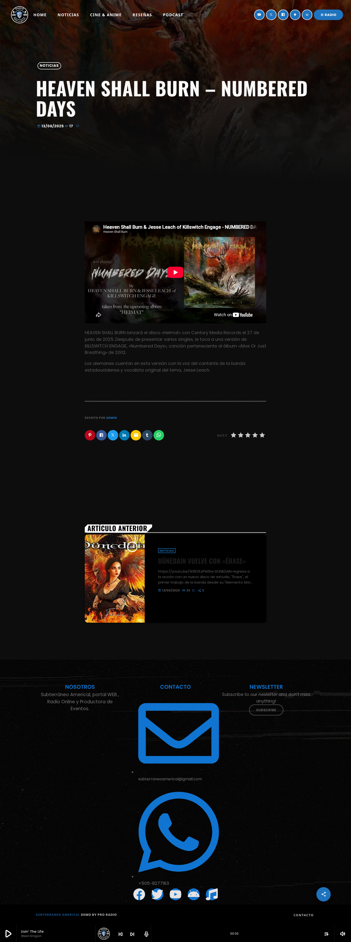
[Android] (295, 15)
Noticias (49, 65)
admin (111, 418)
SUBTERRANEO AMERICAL (58, 914)
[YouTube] (259, 15)
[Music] (212, 894)
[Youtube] (175, 894)
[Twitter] (271, 15)
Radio (328, 14)
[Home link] (20, 15)
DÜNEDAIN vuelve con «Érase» (202, 561)
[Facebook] (283, 15)
